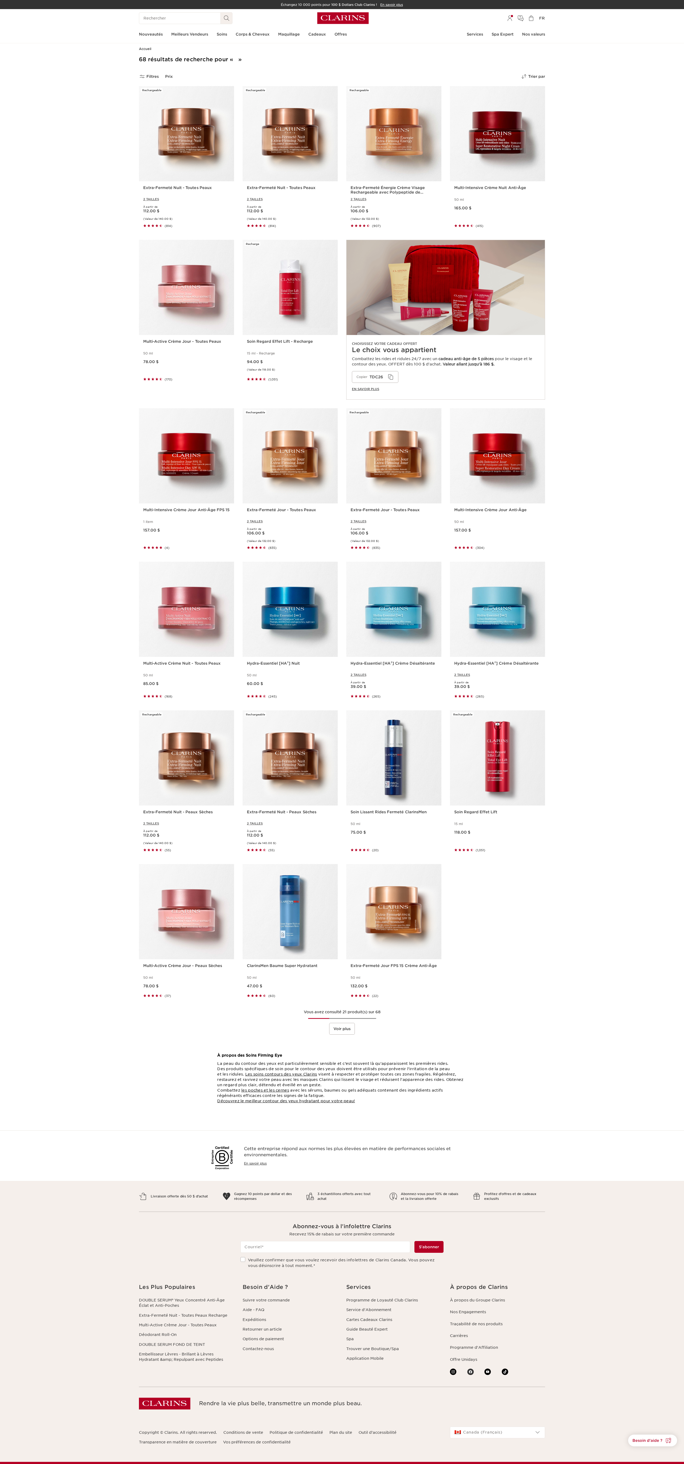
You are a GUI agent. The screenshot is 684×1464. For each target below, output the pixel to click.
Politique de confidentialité (296, 1432)
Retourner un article (262, 1329)
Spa (350, 1339)
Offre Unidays (463, 1359)
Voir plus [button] (342, 1029)
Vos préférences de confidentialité (257, 1442)
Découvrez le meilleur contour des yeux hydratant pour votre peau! (286, 1101)
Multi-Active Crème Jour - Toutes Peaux (178, 1325)
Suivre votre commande (266, 1300)
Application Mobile (365, 1358)
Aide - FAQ (253, 1310)
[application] (375, 377)
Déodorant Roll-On (158, 1334)
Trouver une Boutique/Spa (372, 1349)
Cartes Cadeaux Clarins (369, 1319)
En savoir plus (255, 1163)
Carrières (459, 1336)
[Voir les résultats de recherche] (226, 18)
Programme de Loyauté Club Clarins (382, 1300)
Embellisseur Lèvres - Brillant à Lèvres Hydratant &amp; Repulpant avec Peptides (181, 1357)
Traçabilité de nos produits (476, 1324)
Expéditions (254, 1319)
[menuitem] (510, 18)
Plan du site (340, 1432)
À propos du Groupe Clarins (477, 1300)
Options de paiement (263, 1339)
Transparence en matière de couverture (178, 1442)
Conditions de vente (243, 1432)
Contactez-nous (258, 1349)
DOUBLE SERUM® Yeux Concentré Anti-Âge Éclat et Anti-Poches (182, 1303)
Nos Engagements (468, 1312)
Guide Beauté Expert (367, 1329)
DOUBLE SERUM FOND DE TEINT (172, 1344)
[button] (652, 1440)
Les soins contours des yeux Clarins (281, 1074)
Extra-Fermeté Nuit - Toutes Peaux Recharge (183, 1315)
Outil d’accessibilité (378, 1432)
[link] (445, 320)
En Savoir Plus (365, 389)
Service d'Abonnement (368, 1310)
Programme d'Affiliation (474, 1347)
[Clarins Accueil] (343, 18)
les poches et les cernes (265, 1090)
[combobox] (497, 1432)
